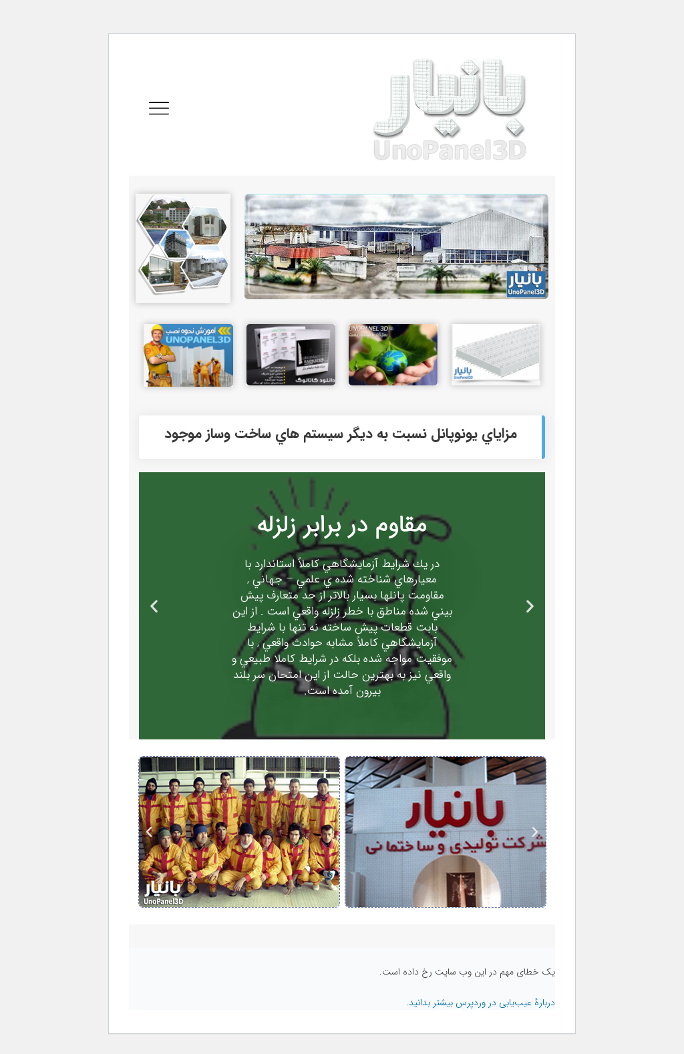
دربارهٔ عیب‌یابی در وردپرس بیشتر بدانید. (480, 1002)
